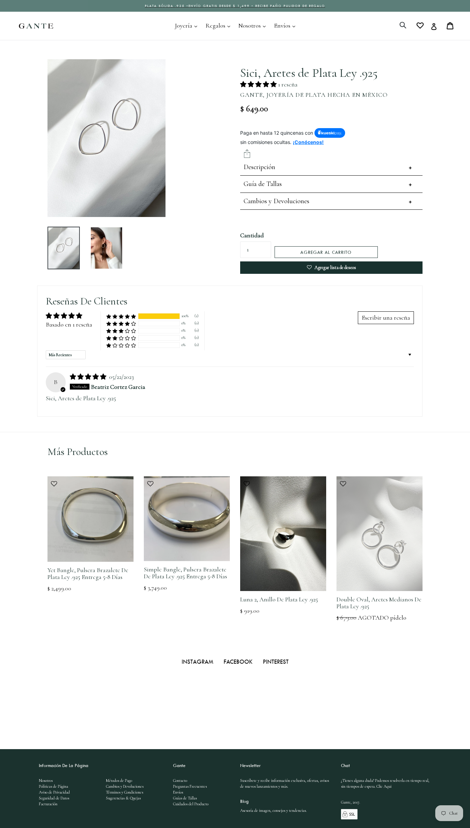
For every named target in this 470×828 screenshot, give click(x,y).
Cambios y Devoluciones (276, 201)
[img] (89, 377)
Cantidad (252, 235)
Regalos (219, 25)
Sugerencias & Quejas (123, 798)
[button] (259, 84)
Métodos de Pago (119, 780)
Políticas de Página (53, 786)
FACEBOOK (239, 661)
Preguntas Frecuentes (190, 786)
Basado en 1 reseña (69, 324)
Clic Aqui (384, 786)
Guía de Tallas (263, 184)
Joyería (188, 25)
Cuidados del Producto (191, 803)
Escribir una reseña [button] (386, 317)
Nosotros (253, 25)
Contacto (180, 780)
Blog (244, 801)
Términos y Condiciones (124, 792)
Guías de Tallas (185, 798)
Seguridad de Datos (54, 798)
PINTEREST (276, 661)
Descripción (259, 167)
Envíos (286, 25)
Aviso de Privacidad (54, 792)
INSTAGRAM (198, 661)
